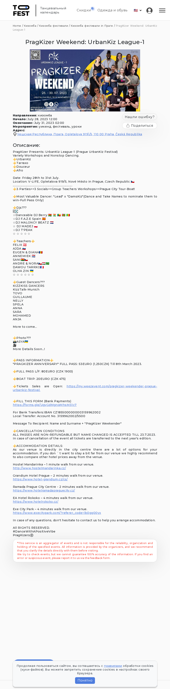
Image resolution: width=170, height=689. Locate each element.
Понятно (85, 680)
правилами (113, 666)
